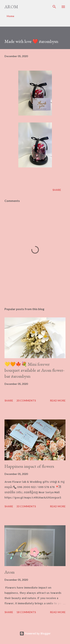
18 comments (26, 612)
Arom (11, 7)
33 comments (26, 506)
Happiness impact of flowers (29, 466)
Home (10, 16)
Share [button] (56, 189)
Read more (58, 400)
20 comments (26, 400)
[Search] (54, 6)
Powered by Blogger (37, 633)
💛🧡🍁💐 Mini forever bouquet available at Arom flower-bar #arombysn (34, 370)
